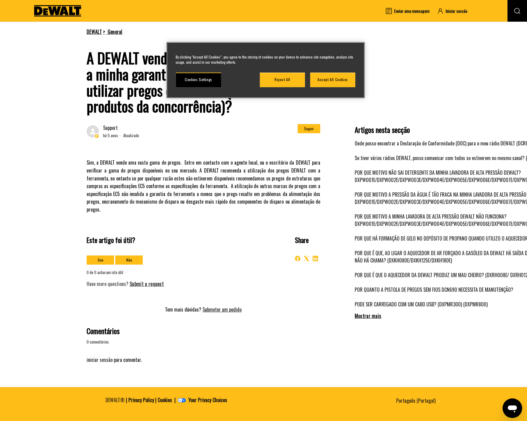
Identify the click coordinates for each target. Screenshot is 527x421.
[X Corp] (306, 258)
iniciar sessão (100, 359)
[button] (455, 10)
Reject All (282, 79)
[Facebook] (297, 258)
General (115, 31)
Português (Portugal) (416, 400)
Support (110, 127)
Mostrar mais (368, 315)
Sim (100, 259)
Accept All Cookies (332, 79)
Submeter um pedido (222, 309)
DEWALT (94, 31)
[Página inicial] (57, 10)
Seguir (309, 128)
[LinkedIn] (315, 258)
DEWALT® (115, 400)
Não (129, 259)
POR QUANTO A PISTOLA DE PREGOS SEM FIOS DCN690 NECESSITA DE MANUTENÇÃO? (434, 289)
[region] (266, 70)
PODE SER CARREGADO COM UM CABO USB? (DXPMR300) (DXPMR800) (421, 304)
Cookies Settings (198, 79)
